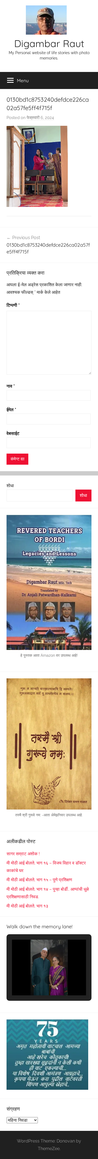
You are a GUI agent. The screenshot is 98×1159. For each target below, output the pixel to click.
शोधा (10, 485)
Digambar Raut (49, 43)
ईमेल (11, 409)
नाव (11, 386)
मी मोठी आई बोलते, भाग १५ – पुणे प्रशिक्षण (39, 879)
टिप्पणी (13, 305)
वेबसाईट (13, 433)
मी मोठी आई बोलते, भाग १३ (27, 906)
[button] (36, 980)
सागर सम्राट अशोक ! (23, 853)
